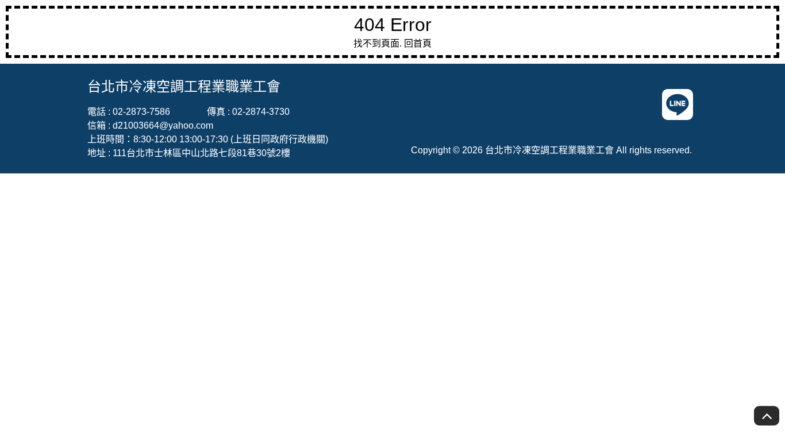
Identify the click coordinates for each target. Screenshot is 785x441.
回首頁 (418, 43)
